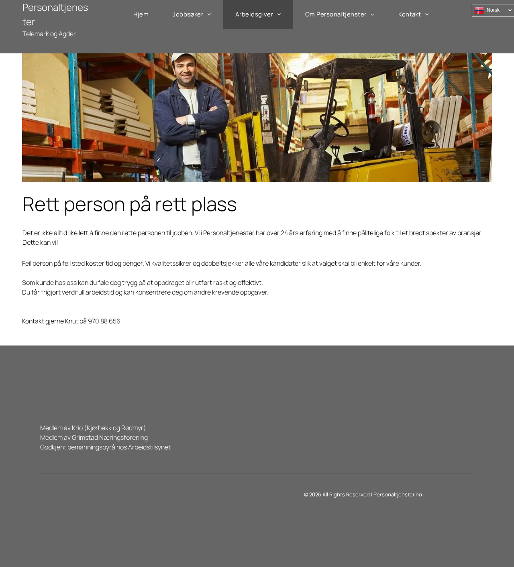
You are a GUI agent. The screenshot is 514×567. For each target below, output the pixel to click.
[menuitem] (141, 14)
